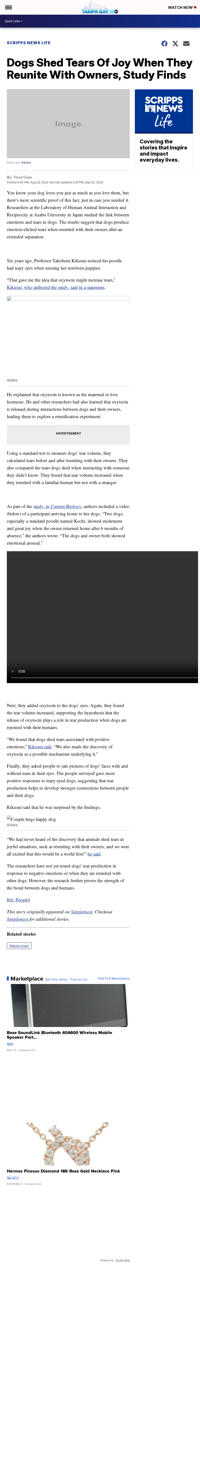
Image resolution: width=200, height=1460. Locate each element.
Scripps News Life (29, 42)
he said (94, 854)
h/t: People (18, 900)
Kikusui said (39, 746)
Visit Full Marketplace (114, 978)
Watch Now (181, 7)
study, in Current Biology (57, 506)
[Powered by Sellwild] (123, 1260)
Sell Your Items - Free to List (66, 979)
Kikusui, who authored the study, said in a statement (55, 287)
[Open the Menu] (8, 7)
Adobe (26, 162)
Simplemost (81, 912)
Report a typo (19, 946)
